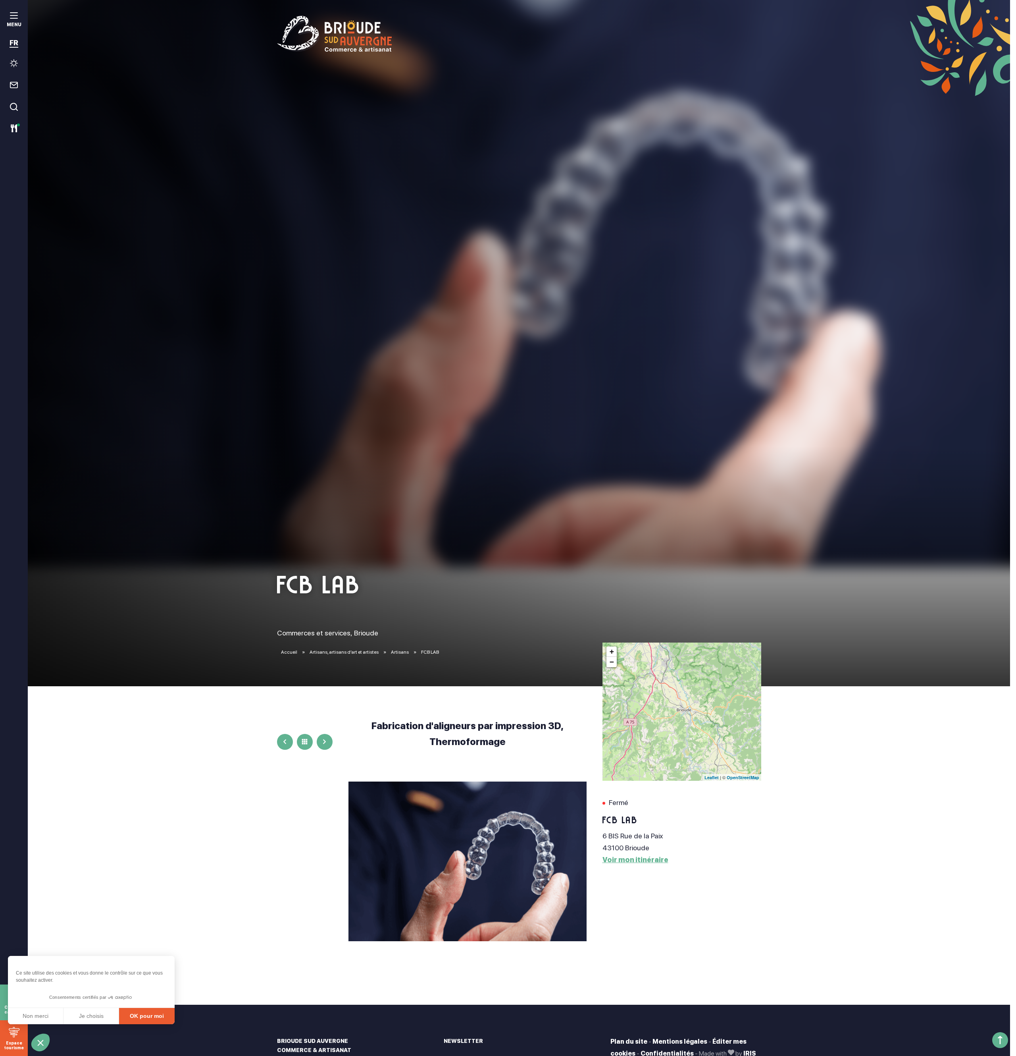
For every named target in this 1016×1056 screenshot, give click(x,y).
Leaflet (711, 777)
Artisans (400, 652)
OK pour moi (147, 1016)
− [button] (612, 662)
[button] (40, 1042)
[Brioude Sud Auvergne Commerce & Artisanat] (519, 34)
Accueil (289, 652)
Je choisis (91, 1016)
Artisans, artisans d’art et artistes (344, 652)
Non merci (35, 1016)
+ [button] (612, 651)
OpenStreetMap (743, 777)
